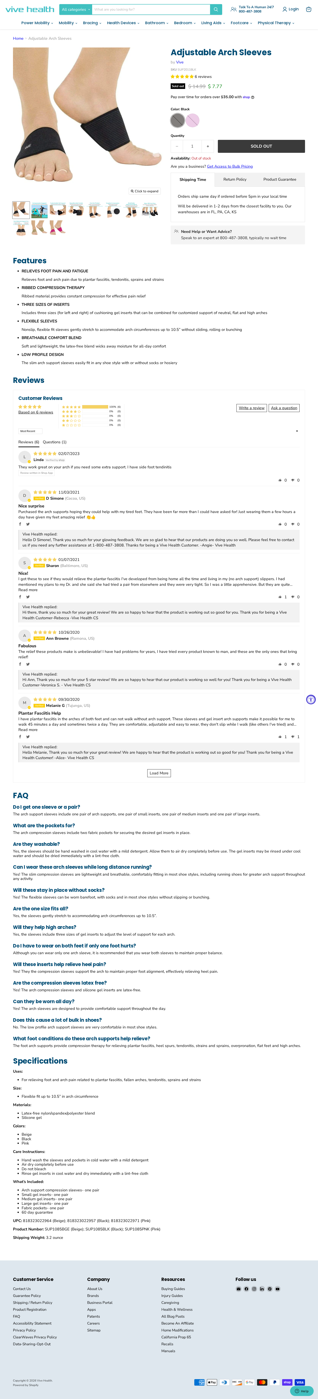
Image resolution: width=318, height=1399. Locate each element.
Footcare (240, 22)
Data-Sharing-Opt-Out (32, 1344)
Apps (91, 1309)
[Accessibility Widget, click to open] (311, 699)
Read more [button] (28, 589)
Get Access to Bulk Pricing (230, 166)
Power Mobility (36, 22)
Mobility (67, 22)
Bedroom (183, 22)
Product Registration (30, 1309)
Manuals (168, 1350)
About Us (94, 1288)
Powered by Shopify (26, 1385)
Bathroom (155, 22)
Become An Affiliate (177, 1323)
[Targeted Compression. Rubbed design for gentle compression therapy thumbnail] (113, 210)
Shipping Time (193, 179)
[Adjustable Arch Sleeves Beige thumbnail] (39, 228)
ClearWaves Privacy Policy (35, 1337)
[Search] (216, 9)
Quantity (177, 136)
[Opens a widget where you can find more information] (302, 1391)
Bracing (91, 22)
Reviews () (28, 442)
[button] (183, 76)
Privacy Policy (24, 1330)
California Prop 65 (176, 1337)
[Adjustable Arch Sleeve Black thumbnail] (21, 210)
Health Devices (122, 22)
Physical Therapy (275, 22)
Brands (93, 1295)
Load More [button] (159, 773)
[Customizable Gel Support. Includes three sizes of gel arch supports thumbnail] (57, 210)
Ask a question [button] (284, 408)
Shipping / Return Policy (32, 1302)
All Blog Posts (173, 1316)
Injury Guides (172, 1295)
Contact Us (22, 1288)
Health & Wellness (177, 1309)
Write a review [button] (252, 408)
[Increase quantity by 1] (208, 146)
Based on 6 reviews (35, 412)
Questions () (55, 442)
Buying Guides (173, 1288)
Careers (93, 1323)
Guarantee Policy (27, 1295)
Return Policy (234, 179)
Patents (93, 1316)
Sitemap (94, 1330)
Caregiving (170, 1302)
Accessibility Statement (32, 1323)
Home (18, 38)
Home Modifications (177, 1330)
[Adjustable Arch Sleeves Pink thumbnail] (57, 228)
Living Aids (212, 22)
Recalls (167, 1344)
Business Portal (99, 1302)
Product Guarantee (279, 179)
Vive (180, 62)
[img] (46, 453)
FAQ (16, 1316)
